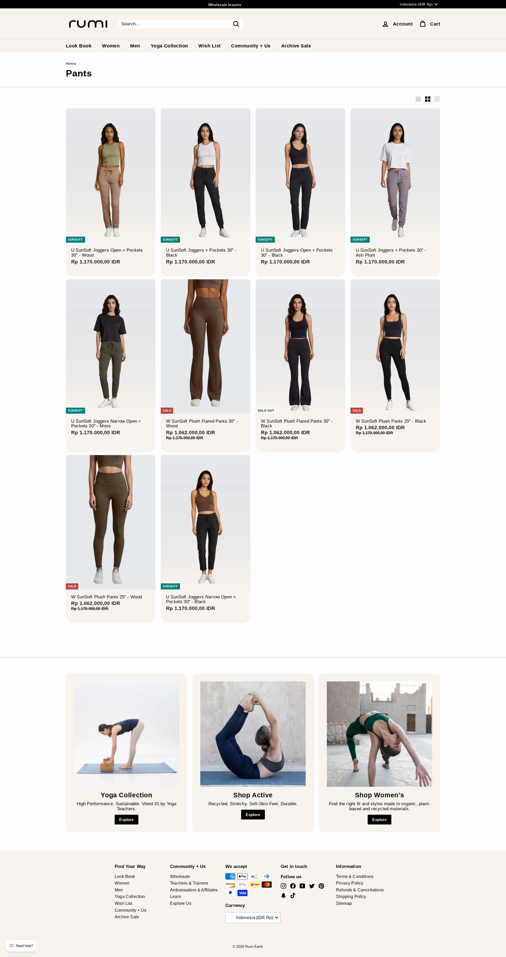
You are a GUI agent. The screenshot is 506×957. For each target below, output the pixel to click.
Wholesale (180, 876)
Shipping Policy (351, 896)
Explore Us (180, 903)
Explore (126, 819)
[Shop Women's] (379, 734)
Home (71, 63)
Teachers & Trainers (189, 883)
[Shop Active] (253, 734)
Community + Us (250, 45)
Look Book (78, 45)
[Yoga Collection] (126, 734)
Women (111, 45)
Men (135, 45)
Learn (175, 896)
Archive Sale (296, 45)
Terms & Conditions (354, 876)
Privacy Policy (349, 883)
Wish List (209, 45)
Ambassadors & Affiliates (194, 890)
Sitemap (344, 903)
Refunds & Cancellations (360, 890)
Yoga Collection (169, 45)
